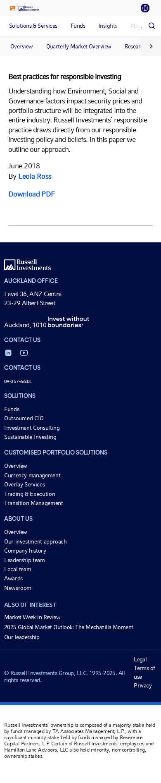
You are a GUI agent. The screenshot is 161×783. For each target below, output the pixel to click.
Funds (11, 409)
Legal (140, 659)
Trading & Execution (29, 494)
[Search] (151, 26)
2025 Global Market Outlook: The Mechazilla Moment (68, 627)
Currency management (32, 475)
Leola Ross (34, 176)
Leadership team (24, 560)
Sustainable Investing (30, 436)
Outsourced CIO (24, 418)
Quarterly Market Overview (78, 46)
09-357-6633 (17, 381)
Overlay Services (24, 484)
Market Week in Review (32, 617)
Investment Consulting (31, 427)
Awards (13, 578)
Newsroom (17, 587)
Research (136, 46)
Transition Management (33, 503)
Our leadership (21, 637)
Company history (25, 550)
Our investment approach (35, 541)
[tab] (148, 8)
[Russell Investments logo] (24, 8)
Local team (17, 569)
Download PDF (31, 193)
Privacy (143, 685)
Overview (21, 46)
